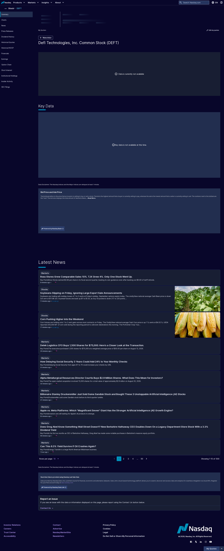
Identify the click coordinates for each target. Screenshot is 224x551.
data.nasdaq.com (67, 483)
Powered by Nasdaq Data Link (54, 487)
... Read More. (91, 198)
